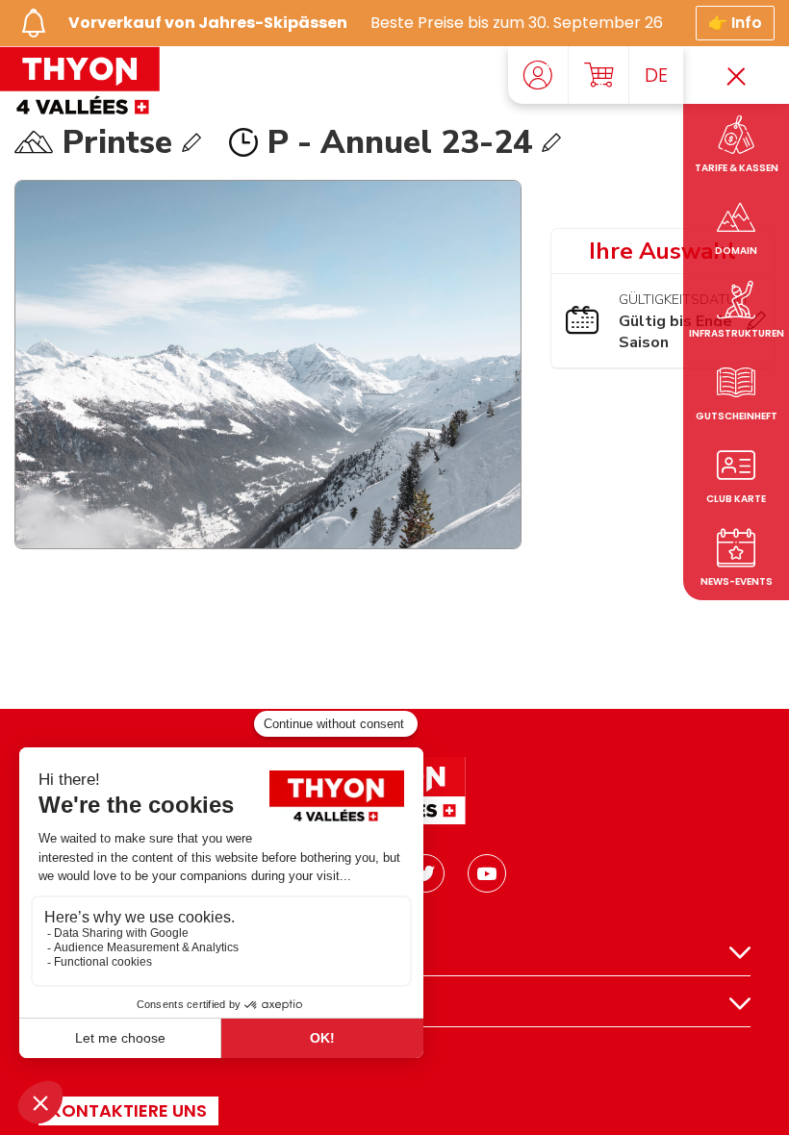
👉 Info (735, 23)
